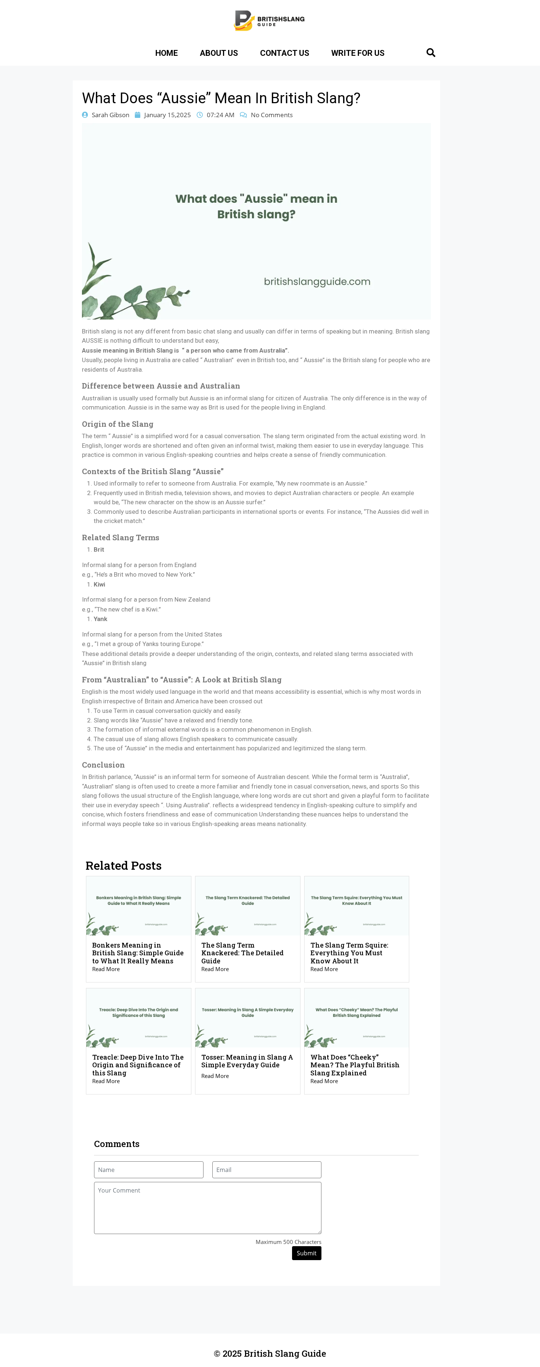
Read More (106, 969)
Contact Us (284, 53)
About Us (219, 53)
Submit (307, 1253)
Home (166, 53)
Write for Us (358, 53)
